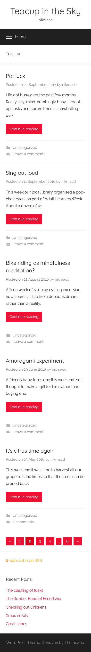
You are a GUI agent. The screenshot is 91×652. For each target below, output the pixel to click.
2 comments (23, 522)
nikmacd (69, 84)
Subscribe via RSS (25, 560)
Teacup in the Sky (45, 10)
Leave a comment (28, 154)
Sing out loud (22, 172)
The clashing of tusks (24, 590)
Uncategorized (25, 147)
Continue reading (23, 129)
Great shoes (16, 623)
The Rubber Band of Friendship (33, 598)
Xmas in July (17, 615)
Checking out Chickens (26, 607)
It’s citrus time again (30, 450)
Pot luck (15, 75)
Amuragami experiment (35, 360)
